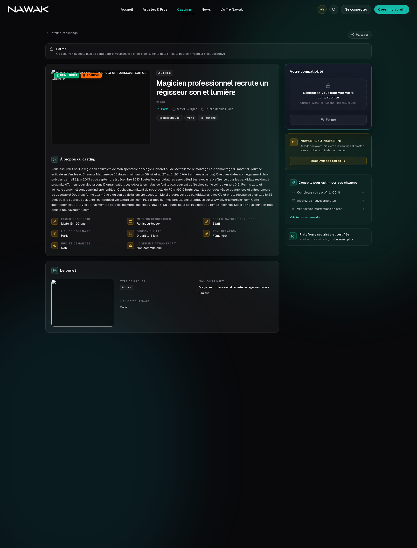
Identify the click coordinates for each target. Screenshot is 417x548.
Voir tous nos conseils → (307, 217)
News (206, 9)
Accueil (127, 9)
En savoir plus (343, 239)
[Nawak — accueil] (28, 9)
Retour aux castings (63, 33)
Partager (362, 35)
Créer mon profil (391, 9)
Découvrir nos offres (326, 161)
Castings (184, 9)
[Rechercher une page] (333, 9)
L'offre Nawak (232, 9)
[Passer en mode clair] (322, 9)
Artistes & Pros (155, 9)
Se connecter (356, 9)
